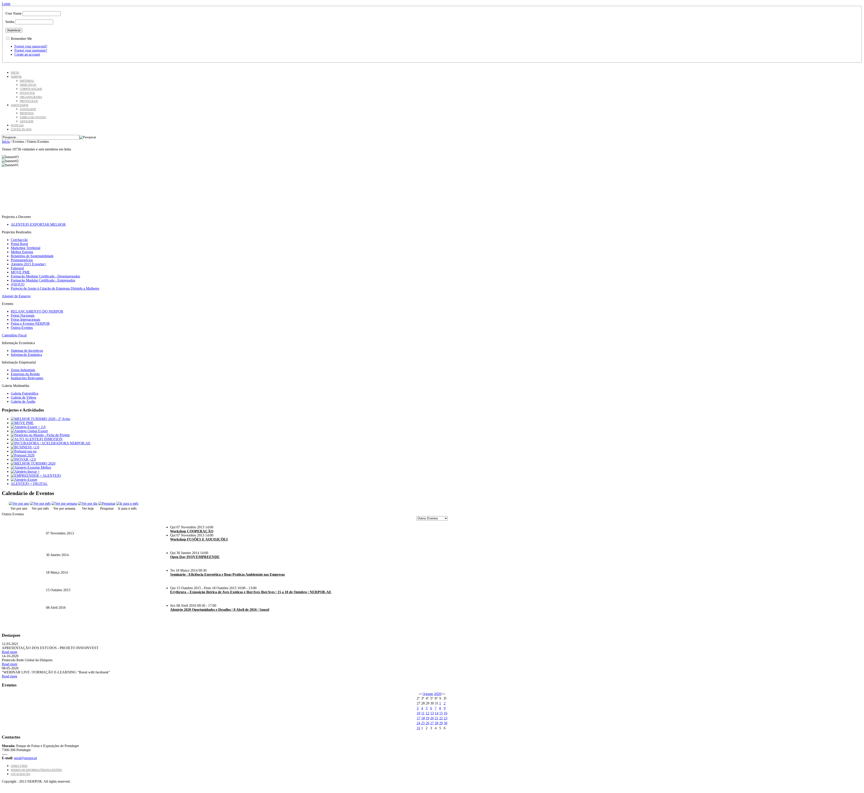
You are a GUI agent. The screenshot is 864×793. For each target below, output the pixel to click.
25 (423, 723)
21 (436, 718)
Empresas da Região (25, 374)
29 (441, 723)
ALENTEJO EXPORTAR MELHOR (38, 224)
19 (427, 718)
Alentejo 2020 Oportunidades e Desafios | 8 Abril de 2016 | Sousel (219, 609)
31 (418, 728)
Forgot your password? (30, 46)
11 (423, 713)
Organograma (31, 97)
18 (423, 718)
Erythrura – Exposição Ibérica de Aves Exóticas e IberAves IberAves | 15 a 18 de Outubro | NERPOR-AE (250, 592)
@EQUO (18, 284)
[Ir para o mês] (127, 503)
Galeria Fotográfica (24, 393)
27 (432, 723)
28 (436, 723)
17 (418, 718)
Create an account (27, 54)
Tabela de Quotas (33, 117)
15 (441, 713)
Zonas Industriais (23, 370)
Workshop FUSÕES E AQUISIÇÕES (199, 539)
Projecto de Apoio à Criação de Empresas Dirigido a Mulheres (55, 288)
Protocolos (29, 101)
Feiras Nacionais (22, 315)
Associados (19, 105)
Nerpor (16, 76)
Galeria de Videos (23, 397)
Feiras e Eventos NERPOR (30, 323)
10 (418, 713)
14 (436, 713)
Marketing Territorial (25, 248)
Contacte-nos (21, 129)
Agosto (428, 694)
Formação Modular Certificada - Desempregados (45, 276)
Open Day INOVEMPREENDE (195, 557)
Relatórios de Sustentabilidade (32, 256)
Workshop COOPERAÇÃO (191, 531)
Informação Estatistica (26, 355)
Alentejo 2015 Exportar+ (28, 264)
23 (445, 718)
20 (432, 718)
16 (445, 713)
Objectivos (28, 84)
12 (427, 713)
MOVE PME (20, 272)
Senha (9, 22)
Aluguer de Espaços (16, 296)
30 (445, 723)
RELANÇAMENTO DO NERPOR (37, 311)
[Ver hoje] (87, 503)
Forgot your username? (30, 50)
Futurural (17, 268)
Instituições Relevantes (27, 378)
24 (418, 723)
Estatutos (27, 93)
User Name (13, 13)
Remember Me (21, 39)
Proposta (27, 113)
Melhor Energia (22, 252)
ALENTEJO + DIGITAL (29, 484)
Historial (27, 80)
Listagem (26, 121)
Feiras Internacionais (25, 319)
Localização (20, 774)
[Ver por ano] (19, 503)
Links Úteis (19, 766)
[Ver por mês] (40, 503)
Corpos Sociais (31, 89)
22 (441, 718)
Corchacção (19, 240)
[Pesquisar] (106, 503)
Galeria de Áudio (23, 401)
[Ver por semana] (64, 503)
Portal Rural (19, 244)
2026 (437, 694)
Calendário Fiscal (14, 335)
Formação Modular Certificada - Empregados (43, 280)
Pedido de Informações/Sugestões (36, 770)
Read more (9, 652)
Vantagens (28, 109)
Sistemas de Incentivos (27, 350)
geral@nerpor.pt (25, 758)
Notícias (17, 125)
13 (432, 713)
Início (15, 72)
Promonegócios (22, 260)
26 (427, 723)
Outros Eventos (22, 327)
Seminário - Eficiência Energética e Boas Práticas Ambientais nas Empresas (227, 574)
